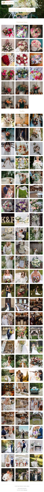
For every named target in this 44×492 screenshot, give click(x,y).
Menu (42, 3)
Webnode (25, 490)
